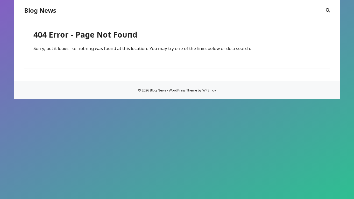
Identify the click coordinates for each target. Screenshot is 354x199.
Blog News (40, 10)
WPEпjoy (209, 90)
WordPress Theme (183, 90)
